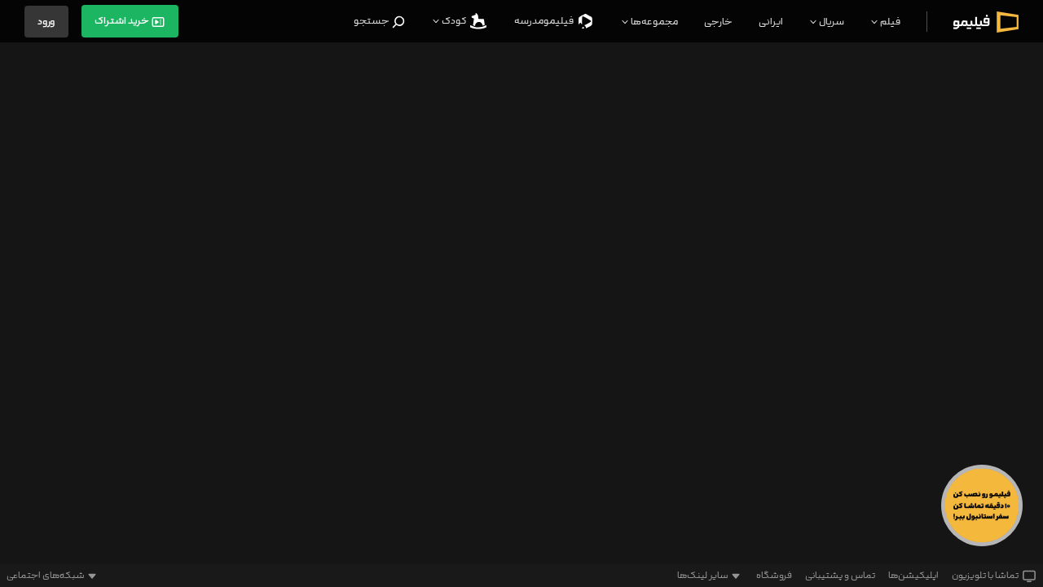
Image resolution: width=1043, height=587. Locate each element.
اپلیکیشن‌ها (913, 575)
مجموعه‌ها (653, 21)
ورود (46, 21)
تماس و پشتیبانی (840, 575)
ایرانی (771, 21)
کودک (454, 21)
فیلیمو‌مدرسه (544, 21)
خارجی (718, 21)
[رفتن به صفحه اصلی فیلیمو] (986, 21)
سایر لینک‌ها (702, 575)
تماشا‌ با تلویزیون (985, 575)
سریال (830, 21)
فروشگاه (774, 575)
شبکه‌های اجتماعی (46, 575)
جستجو (372, 21)
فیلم (889, 21)
